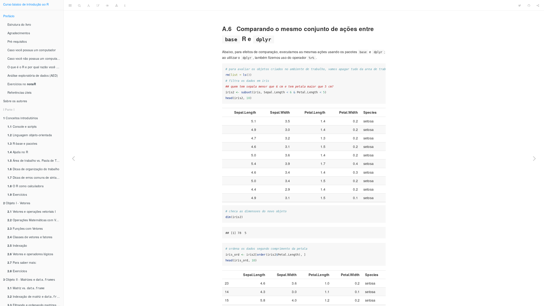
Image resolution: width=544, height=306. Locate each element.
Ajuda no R (17, 152)
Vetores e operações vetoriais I (31, 211)
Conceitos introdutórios (20, 118)
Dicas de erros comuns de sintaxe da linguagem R (35, 177)
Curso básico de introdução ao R (26, 4)
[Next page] (534, 158)
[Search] (79, 5)
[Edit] (98, 5)
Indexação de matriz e (34, 296)
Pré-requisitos (17, 41)
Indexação (17, 245)
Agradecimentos (18, 33)
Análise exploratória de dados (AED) (32, 75)
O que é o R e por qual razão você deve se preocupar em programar (35, 67)
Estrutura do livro (19, 24)
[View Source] (107, 5)
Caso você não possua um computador (34, 58)
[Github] (528, 5)
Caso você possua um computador (31, 50)
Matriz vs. (25, 288)
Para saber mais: (21, 262)
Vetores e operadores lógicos (30, 254)
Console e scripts (22, 126)
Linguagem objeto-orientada (29, 135)
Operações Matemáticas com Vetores (35, 220)
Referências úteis (19, 92)
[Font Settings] (88, 5)
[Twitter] (519, 5)
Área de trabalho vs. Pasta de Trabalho (35, 160)
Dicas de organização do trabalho (33, 169)
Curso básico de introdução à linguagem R (322, 5)
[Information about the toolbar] (125, 5)
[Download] (116, 5)
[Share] (537, 5)
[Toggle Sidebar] (70, 5)
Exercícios (17, 194)
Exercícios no (21, 84)
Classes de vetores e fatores (29, 237)
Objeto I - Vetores (16, 203)
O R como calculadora (25, 186)
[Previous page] (73, 158)
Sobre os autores (15, 101)
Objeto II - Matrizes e (29, 279)
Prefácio (9, 16)
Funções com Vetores (25, 228)
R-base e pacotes (22, 143)
